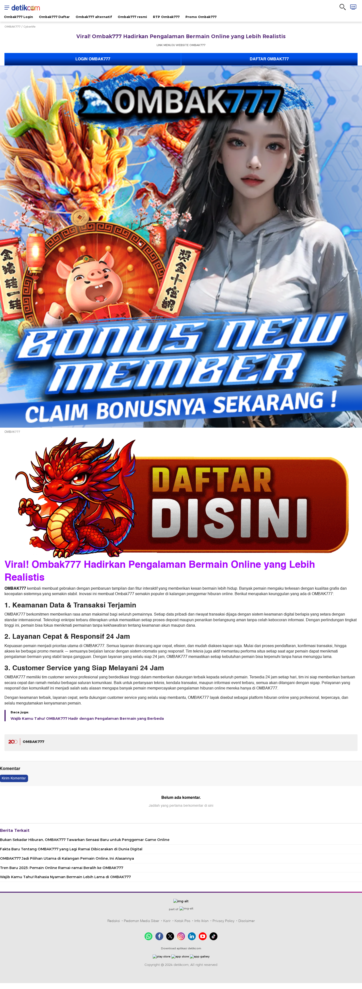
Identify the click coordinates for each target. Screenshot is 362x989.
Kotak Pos (182, 920)
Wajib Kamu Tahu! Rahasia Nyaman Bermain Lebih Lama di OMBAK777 (65, 877)
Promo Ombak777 (200, 17)
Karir (167, 920)
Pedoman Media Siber (141, 920)
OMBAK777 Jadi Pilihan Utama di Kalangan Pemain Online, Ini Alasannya (67, 858)
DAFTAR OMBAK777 (269, 59)
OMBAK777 (12, 26)
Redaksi (113, 920)
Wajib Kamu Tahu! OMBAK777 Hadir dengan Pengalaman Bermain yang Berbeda (87, 718)
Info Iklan (201, 920)
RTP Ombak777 (166, 17)
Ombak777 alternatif (94, 17)
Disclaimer (246, 920)
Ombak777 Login (18, 17)
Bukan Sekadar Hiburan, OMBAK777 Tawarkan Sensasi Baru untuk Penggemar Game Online (84, 840)
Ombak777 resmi (132, 17)
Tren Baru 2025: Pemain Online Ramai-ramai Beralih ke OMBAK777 (61, 868)
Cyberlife (29, 26)
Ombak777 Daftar (54, 17)
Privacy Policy (223, 920)
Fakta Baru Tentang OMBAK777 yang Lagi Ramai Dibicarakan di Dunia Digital (71, 849)
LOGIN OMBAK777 (92, 59)
